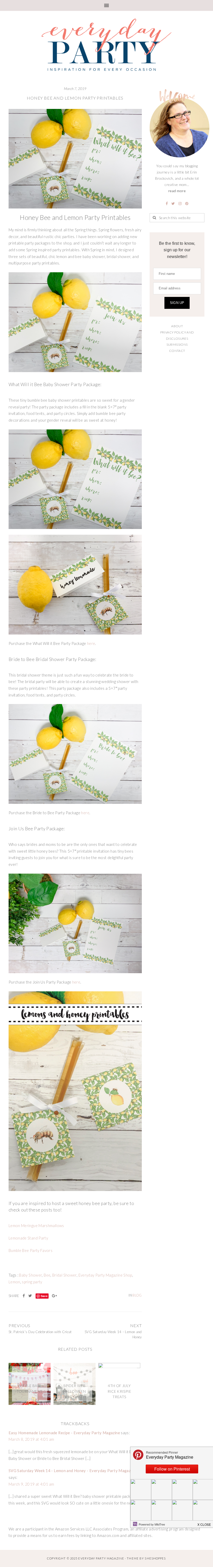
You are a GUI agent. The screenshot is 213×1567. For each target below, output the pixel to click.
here (91, 643)
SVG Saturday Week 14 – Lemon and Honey (113, 1334)
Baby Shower (30, 1275)
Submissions (177, 344)
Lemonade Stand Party (28, 1238)
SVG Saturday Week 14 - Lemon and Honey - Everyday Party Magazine (72, 1470)
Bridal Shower (64, 1275)
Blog (137, 1295)
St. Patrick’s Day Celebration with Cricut (40, 1332)
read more (177, 191)
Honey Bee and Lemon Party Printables (75, 97)
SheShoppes (155, 1558)
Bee (47, 1275)
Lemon (14, 1282)
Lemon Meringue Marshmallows (36, 1225)
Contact (177, 351)
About (177, 326)
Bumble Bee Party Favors (30, 1250)
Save (44, 1296)
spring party (32, 1282)
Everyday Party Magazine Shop (105, 1275)
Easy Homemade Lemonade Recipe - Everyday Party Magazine (64, 1433)
